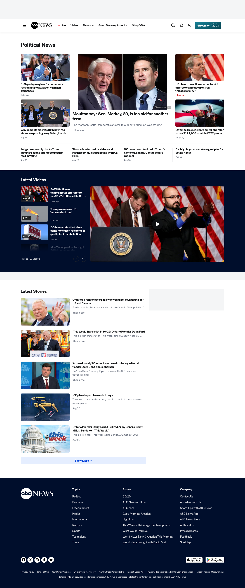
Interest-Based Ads (136, 572)
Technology (79, 536)
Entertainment (80, 508)
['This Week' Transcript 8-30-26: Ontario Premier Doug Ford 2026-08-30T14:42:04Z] (45, 343)
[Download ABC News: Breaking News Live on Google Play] (215, 560)
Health (76, 513)
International (79, 519)
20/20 (127, 496)
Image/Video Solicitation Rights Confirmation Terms (171, 572)
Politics (76, 496)
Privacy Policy (28, 572)
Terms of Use (43, 572)
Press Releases (189, 531)
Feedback (186, 536)
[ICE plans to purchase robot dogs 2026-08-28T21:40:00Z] (45, 407)
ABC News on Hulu (134, 502)
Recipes (77, 525)
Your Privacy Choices (61, 572)
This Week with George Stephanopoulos (146, 525)
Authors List (187, 525)
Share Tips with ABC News (196, 508)
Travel (75, 542)
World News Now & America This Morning (148, 536)
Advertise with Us (190, 502)
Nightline (128, 519)
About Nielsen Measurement (210, 572)
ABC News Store (190, 519)
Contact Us (186, 496)
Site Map (185, 542)
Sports (76, 531)
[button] (24, 25)
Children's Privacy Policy (85, 572)
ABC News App (189, 513)
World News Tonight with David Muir (145, 542)
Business (77, 502)
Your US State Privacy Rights (111, 572)
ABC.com (128, 508)
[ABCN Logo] (41, 25)
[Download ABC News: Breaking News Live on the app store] (194, 560)
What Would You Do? (135, 531)
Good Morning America (137, 513)
